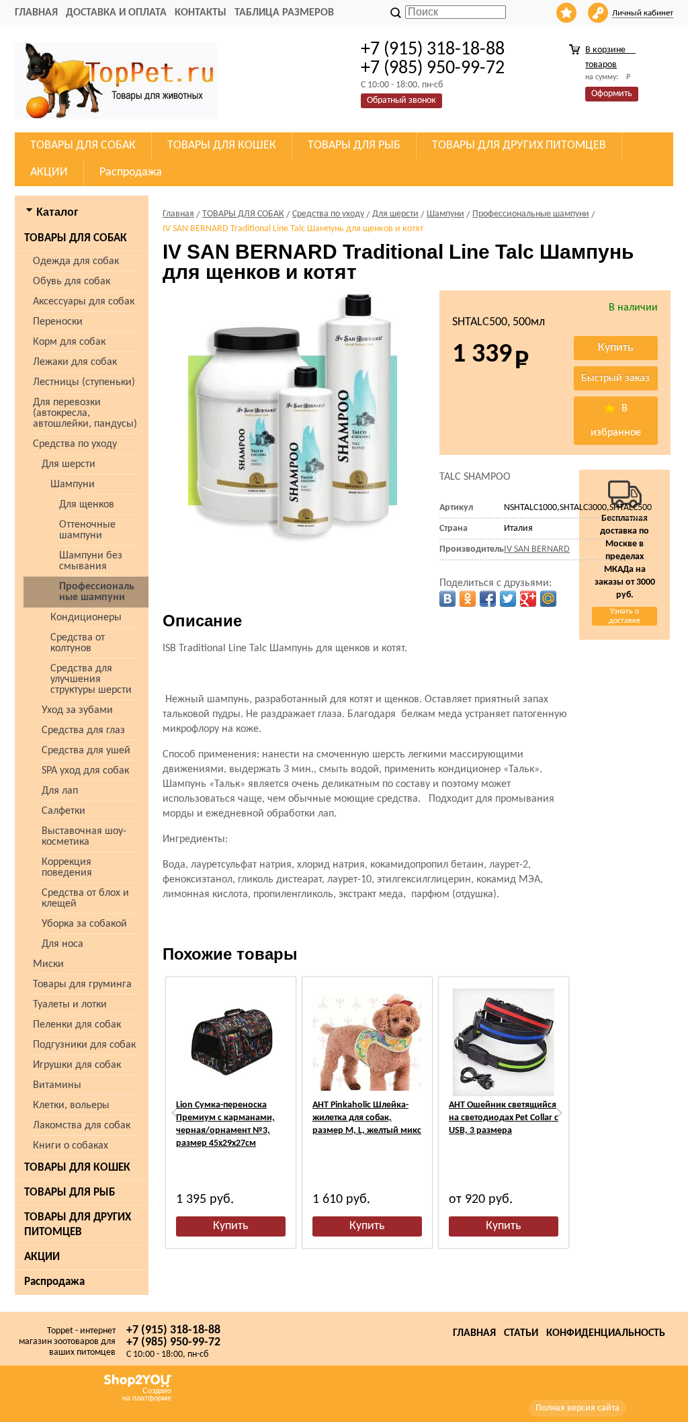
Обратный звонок (401, 100)
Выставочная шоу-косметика (84, 836)
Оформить (611, 94)
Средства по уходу (75, 444)
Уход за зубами (77, 710)
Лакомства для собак (81, 1125)
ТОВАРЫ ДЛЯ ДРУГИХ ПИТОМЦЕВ (77, 1225)
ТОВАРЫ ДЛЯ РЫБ (69, 1192)
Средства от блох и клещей (85, 898)
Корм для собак (69, 342)
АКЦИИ (42, 1257)
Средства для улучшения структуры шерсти (91, 679)
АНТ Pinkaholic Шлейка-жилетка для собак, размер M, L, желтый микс (366, 1118)
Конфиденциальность (605, 1333)
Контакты (200, 12)
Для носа (62, 944)
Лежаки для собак (75, 362)
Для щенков (86, 504)
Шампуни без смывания (90, 561)
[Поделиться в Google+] (528, 599)
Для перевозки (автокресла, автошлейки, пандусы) (85, 413)
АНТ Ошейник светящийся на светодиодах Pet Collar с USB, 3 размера (503, 1118)
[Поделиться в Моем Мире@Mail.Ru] (548, 599)
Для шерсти (68, 464)
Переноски (58, 322)
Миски (48, 964)
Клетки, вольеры (71, 1105)
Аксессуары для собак (83, 301)
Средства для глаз (83, 730)
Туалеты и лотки (70, 1004)
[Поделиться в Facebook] (488, 599)
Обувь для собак (71, 281)
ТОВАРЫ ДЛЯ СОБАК (75, 238)
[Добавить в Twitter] (508, 599)
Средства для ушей (86, 750)
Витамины (57, 1085)
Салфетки (63, 811)
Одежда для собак (76, 261)
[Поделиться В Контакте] (447, 599)
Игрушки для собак (77, 1065)
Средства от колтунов (77, 643)
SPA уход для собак (85, 770)
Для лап (60, 791)
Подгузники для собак (84, 1045)
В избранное (616, 420)
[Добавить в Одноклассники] (468, 599)
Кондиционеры (86, 617)
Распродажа (54, 1282)
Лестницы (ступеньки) (84, 382)
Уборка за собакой (84, 924)
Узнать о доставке (624, 616)
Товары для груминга (82, 984)
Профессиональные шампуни (96, 592)
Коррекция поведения (67, 867)
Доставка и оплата (116, 12)
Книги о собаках (70, 1145)
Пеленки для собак (77, 1024)
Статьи (521, 1333)
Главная (36, 12)
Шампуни (72, 484)
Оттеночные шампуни (87, 530)
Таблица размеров (284, 12)
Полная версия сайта (577, 1408)
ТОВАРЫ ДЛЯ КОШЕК (77, 1167)
